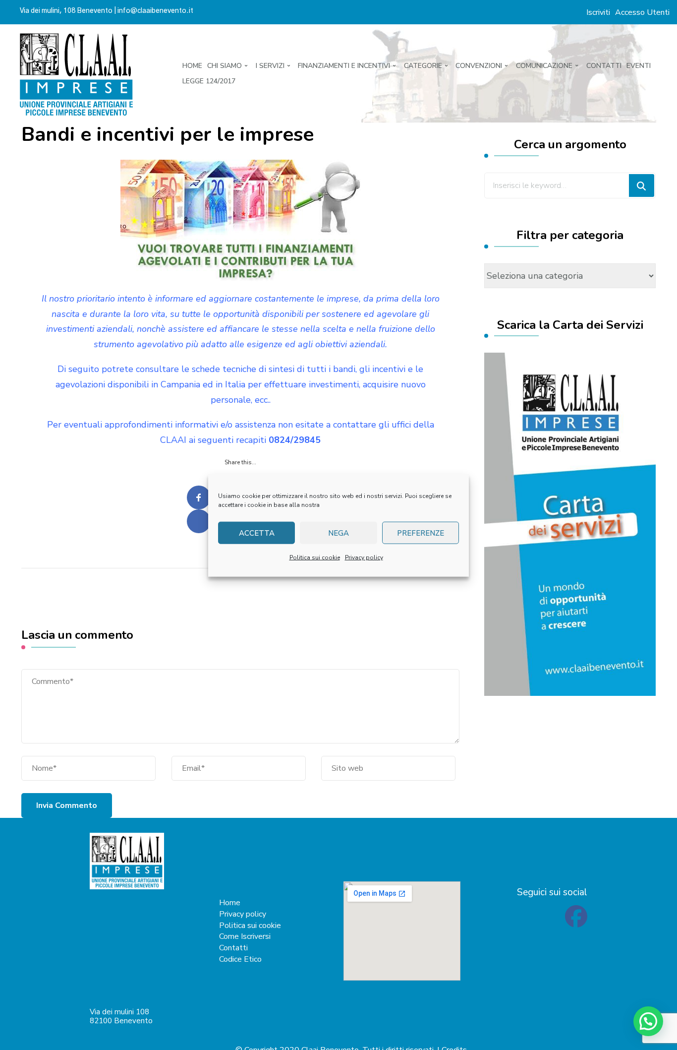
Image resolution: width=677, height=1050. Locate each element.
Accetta (257, 533)
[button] (648, 1021)
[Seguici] (576, 922)
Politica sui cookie (314, 557)
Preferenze (420, 533)
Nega (338, 533)
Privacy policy (364, 557)
